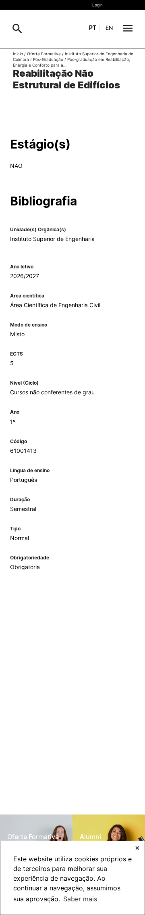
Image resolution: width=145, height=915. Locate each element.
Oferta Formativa (44, 53)
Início (18, 53)
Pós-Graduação (48, 59)
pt (92, 27)
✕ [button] (137, 847)
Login (97, 4)
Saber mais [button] (80, 899)
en (109, 27)
